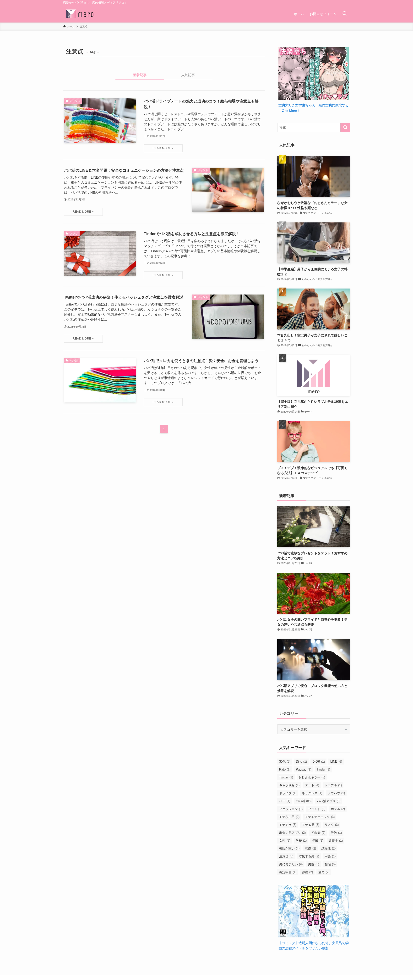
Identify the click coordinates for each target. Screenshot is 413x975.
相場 (330, 864)
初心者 (318, 832)
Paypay (303, 769)
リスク (332, 825)
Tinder (323, 769)
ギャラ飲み (289, 785)
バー (284, 801)
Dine (301, 761)
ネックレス (312, 793)
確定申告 (287, 872)
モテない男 (289, 817)
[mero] (80, 14)
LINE (336, 761)
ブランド (316, 809)
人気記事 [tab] (188, 75)
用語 (330, 856)
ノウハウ (336, 793)
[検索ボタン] (344, 14)
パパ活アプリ (328, 801)
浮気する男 (309, 856)
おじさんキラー (312, 777)
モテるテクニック (320, 817)
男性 (313, 864)
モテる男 (310, 825)
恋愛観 (328, 848)
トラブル (333, 785)
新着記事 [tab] (140, 75)
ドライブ (287, 793)
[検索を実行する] (345, 127)
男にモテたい (291, 864)
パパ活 (303, 801)
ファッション (291, 809)
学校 (301, 840)
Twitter (286, 777)
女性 (284, 840)
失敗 (336, 832)
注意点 (286, 856)
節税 (307, 872)
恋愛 (310, 848)
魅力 (323, 872)
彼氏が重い (289, 848)
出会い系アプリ (292, 832)
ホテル (338, 809)
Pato (284, 769)
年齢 (317, 840)
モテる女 (287, 825)
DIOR (318, 761)
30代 (284, 761)
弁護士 (336, 840)
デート (312, 785)
